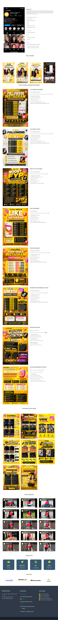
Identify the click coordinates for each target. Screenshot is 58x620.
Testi (49, 1)
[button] (3, 580)
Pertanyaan (40, 1)
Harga (45, 1)
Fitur (36, 1)
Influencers (53, 1)
